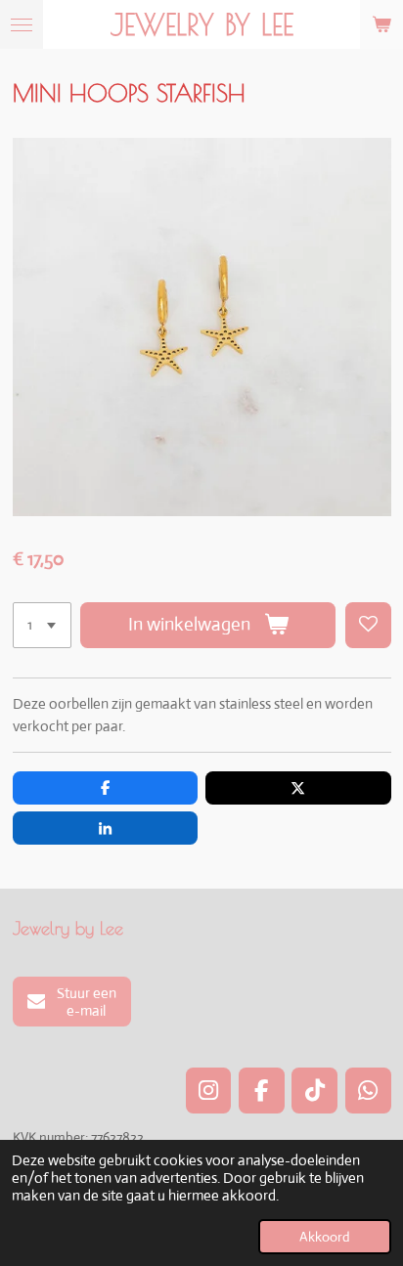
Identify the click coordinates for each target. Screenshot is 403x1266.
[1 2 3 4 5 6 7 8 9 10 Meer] (42, 625)
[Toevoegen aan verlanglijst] (368, 625)
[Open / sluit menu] (21, 24)
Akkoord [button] (324, 1236)
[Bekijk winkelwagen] (381, 24)
